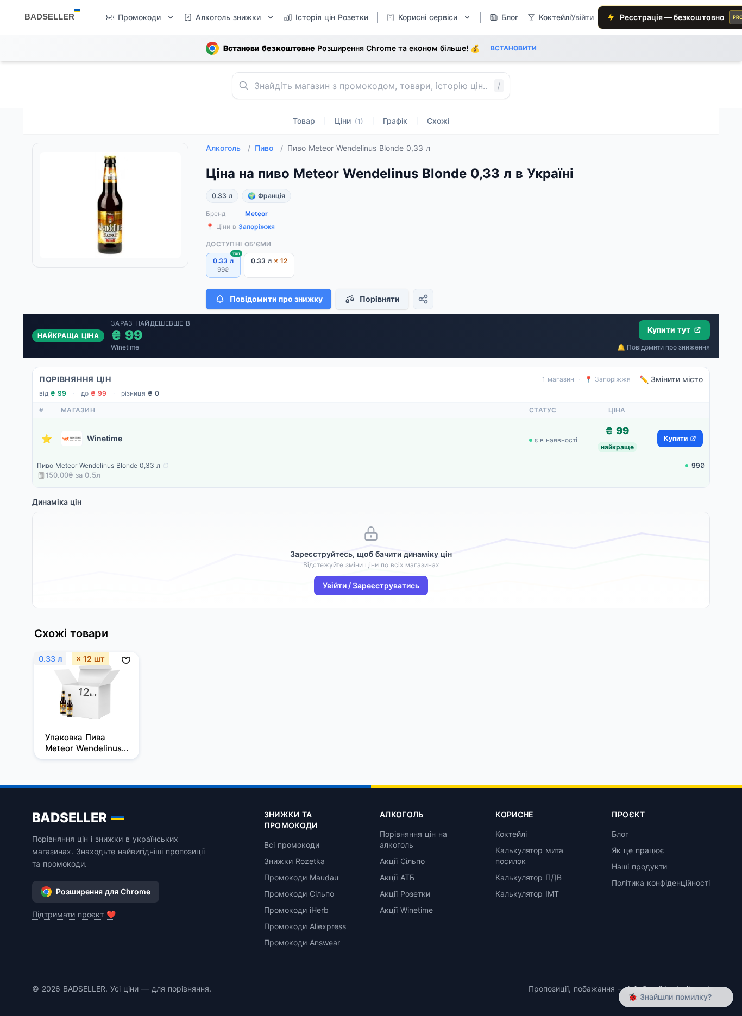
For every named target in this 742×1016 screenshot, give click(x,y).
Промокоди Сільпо (299, 893)
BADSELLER (69, 817)
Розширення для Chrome (103, 891)
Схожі (438, 120)
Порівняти (380, 298)
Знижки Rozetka (294, 861)
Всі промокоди (291, 844)
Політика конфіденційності (661, 882)
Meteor (256, 213)
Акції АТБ (397, 877)
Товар (304, 120)
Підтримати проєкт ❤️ (74, 914)
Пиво (269, 148)
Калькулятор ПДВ (528, 877)
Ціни (349, 120)
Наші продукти (639, 866)
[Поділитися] (423, 299)
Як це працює (638, 850)
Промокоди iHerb (296, 910)
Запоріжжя (256, 227)
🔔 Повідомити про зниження (663, 347)
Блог (620, 834)
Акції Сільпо (402, 861)
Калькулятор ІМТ (527, 893)
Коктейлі (511, 834)
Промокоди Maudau (301, 877)
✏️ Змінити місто (671, 379)
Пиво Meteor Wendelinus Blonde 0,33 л (98, 465)
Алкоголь (228, 148)
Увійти (582, 17)
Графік (395, 120)
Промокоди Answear (302, 942)
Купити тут (668, 329)
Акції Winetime (406, 910)
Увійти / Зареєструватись (371, 585)
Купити (676, 438)
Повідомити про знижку (276, 298)
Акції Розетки (405, 893)
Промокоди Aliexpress (305, 926)
